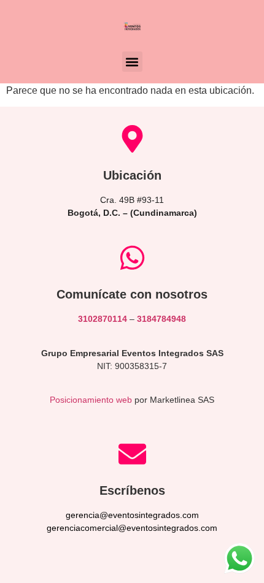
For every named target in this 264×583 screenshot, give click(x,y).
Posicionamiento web (91, 400)
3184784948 (161, 319)
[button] (132, 61)
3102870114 (102, 319)
